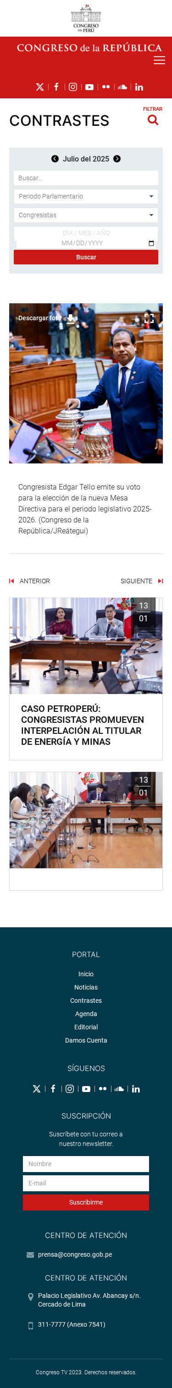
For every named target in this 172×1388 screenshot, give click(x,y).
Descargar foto (39, 318)
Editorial (86, 1027)
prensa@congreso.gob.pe (75, 1254)
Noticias (86, 987)
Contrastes (86, 1000)
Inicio (86, 974)
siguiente (137, 581)
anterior (34, 581)
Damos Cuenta (86, 1040)
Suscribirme (86, 1202)
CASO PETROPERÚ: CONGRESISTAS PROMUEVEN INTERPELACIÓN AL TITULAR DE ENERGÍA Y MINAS (82, 725)
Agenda (86, 1013)
